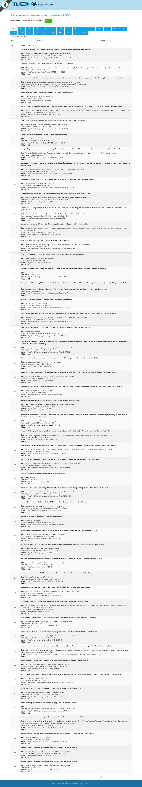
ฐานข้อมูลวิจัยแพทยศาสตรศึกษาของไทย (27, 15)
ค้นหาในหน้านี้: (105, 40)
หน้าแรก (12, 15)
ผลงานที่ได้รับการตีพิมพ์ (30, 45)
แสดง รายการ (26, 40)
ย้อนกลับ (96, 776)
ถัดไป (129, 776)
